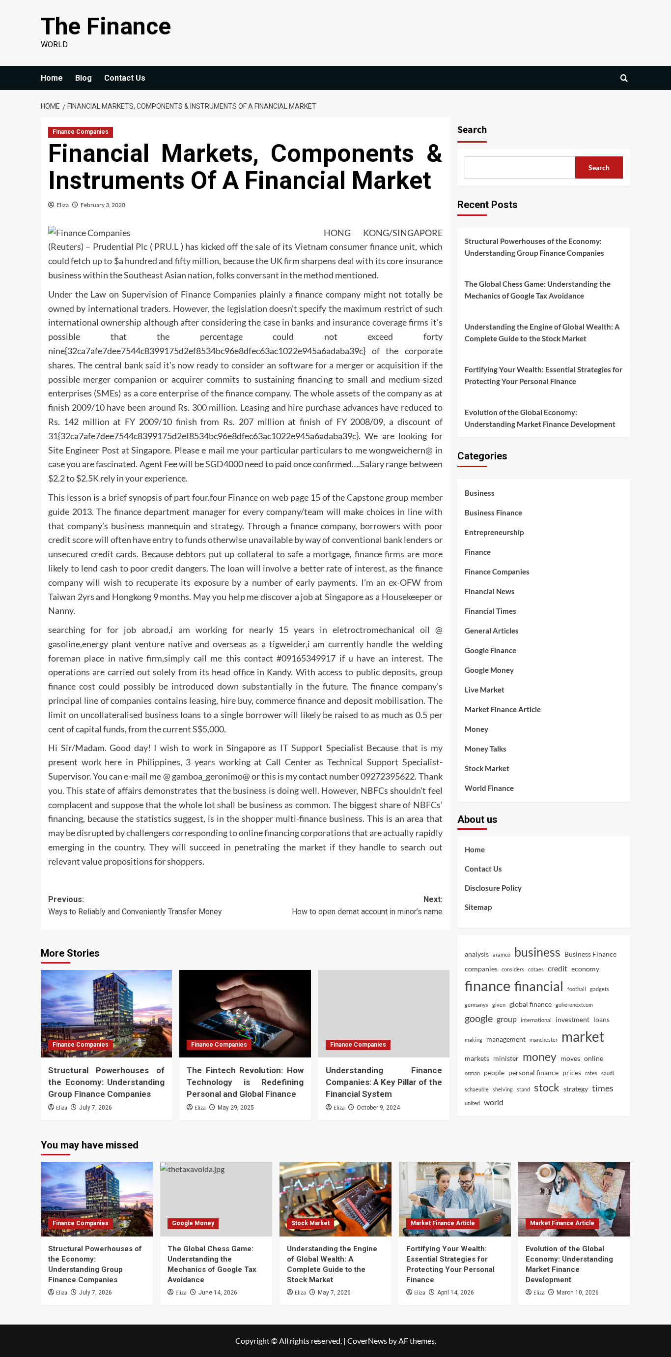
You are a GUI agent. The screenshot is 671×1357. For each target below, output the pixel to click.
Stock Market (487, 768)
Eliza (62, 205)
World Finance (489, 788)
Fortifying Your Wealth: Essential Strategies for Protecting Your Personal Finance (543, 375)
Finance (478, 551)
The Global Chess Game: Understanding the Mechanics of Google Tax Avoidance (538, 289)
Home (52, 78)
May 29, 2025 (236, 1107)
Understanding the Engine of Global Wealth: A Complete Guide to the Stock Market (542, 332)
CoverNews (367, 1340)
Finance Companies (81, 131)
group (507, 1019)
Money (476, 728)
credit (557, 968)
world (493, 1102)
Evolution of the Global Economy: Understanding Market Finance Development (540, 418)
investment (572, 1019)
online (593, 1058)
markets (477, 1058)
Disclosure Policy (493, 887)
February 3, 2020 (103, 205)
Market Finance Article (503, 709)
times (603, 1088)
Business (480, 492)
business (537, 951)
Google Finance (490, 650)
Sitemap (478, 907)
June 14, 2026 (217, 1292)
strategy (575, 1089)
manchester (544, 1039)
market (582, 1036)
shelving (503, 1089)
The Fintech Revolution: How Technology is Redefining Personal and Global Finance (245, 1082)
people (494, 1072)
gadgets (599, 989)
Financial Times (490, 610)
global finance (530, 1004)
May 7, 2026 (334, 1292)
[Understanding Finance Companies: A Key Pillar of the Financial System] (383, 1013)
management (506, 1039)
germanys (476, 1004)
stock (546, 1087)
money (540, 1056)
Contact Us (124, 78)
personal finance (533, 1072)
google (479, 1018)
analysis (477, 954)
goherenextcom (574, 1004)
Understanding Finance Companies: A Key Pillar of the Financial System (384, 1082)
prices (571, 1072)
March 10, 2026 (578, 1292)
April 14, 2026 (455, 1292)
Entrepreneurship (494, 532)
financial (538, 986)
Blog (83, 78)
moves (570, 1058)
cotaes (536, 969)
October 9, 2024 (378, 1107)
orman (472, 1073)
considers (513, 969)
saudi (607, 1073)
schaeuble (477, 1089)
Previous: (135, 906)
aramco (501, 954)
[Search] (624, 78)
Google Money (489, 669)
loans (601, 1019)
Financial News (490, 591)
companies (481, 969)
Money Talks (485, 748)
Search (472, 130)
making (473, 1039)
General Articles (492, 630)
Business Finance (493, 512)
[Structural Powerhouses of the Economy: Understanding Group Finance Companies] (106, 1013)
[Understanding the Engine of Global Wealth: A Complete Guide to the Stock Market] (335, 1199)
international (536, 1020)
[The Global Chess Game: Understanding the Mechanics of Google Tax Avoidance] (216, 1199)
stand (523, 1089)
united (472, 1103)
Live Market (484, 689)
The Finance (106, 26)
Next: (367, 906)
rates (591, 1073)
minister (506, 1058)
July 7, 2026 (95, 1107)
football (576, 989)
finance (487, 985)
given (498, 1004)
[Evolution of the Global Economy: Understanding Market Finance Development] (574, 1199)
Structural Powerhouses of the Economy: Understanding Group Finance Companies (106, 1082)
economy (585, 969)
